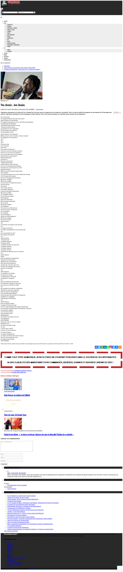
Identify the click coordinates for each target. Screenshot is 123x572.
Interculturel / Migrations (13, 44)
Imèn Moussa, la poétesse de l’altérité (17, 395)
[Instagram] (110, 347)
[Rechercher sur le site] (2, 9)
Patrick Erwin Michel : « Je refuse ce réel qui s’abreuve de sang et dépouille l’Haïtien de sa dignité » (39, 434)
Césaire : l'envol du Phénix (16, 511)
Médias (9, 46)
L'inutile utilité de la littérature (18, 527)
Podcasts (9, 51)
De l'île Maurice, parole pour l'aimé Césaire (21, 496)
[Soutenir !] (61, 360)
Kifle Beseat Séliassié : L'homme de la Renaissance (24, 506)
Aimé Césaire (11, 489)
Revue (5, 55)
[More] (120, 347)
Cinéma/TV (10, 24)
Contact (10, 565)
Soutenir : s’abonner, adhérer (16, 558)
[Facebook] (96, 347)
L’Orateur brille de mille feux (19, 372)
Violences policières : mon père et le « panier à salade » (22, 69)
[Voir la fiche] (8, 471)
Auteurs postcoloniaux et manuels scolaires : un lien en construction (30, 529)
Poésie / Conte (10, 29)
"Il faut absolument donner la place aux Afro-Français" (25, 510)
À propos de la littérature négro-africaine (21, 504)
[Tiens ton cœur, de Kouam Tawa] (13, 409)
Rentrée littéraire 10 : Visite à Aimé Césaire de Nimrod (25, 513)
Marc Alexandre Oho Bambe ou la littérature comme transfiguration (30, 524)
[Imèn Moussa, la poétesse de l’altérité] (13, 389)
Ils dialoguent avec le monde (17, 485)
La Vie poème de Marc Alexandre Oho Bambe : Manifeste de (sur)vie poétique (33, 503)
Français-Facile (7, 60)
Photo (8, 36)
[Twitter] (99, 347)
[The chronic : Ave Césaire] (22, 99)
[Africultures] (10, 7)
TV (4, 48)
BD (8, 39)
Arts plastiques (10, 34)
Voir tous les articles (11, 531)
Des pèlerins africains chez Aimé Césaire (21, 517)
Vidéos (9, 50)
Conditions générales (14, 562)
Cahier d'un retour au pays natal (18, 497)
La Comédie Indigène (14, 526)
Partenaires (11, 560)
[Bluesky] (116, 347)
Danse (8, 33)
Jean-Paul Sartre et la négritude (18, 520)
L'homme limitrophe (14, 501)
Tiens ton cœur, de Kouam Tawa (15, 415)
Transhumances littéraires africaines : (23, 370)
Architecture (10, 38)
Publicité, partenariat (14, 564)
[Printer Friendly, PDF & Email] (117, 113)
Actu (5, 23)
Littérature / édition (12, 28)
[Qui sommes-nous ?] (1, 14)
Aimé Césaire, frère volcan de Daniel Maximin (22, 499)
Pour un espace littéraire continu (18, 522)
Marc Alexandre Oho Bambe (16, 473)
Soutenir (7, 66)
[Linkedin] (105, 347)
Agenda (6, 58)
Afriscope (6, 56)
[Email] (102, 347)
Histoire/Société (11, 43)
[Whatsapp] (108, 347)
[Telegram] (113, 347)
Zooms (5, 53)
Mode (8, 41)
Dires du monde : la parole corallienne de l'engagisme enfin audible (29, 518)
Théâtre (9, 31)
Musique (9, 26)
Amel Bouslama (9, 391)
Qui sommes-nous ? (10, 534)
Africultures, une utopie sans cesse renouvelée (19, 68)
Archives (33, 569)
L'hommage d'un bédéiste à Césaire (19, 508)
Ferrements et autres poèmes (17, 515)
